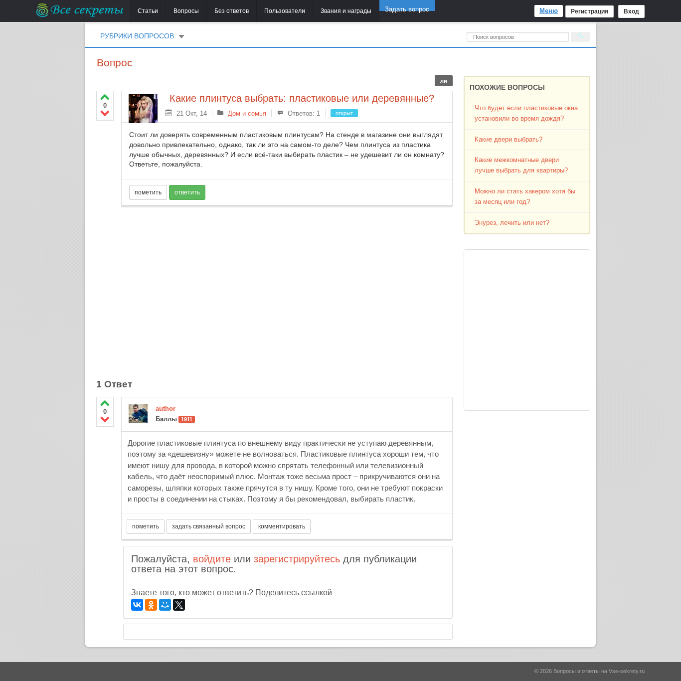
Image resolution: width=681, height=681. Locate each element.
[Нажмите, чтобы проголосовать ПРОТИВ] (105, 113)
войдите (212, 558)
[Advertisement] (287, 287)
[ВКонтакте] (137, 605)
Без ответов (231, 10)
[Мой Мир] (165, 605)
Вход (631, 11)
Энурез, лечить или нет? (512, 222)
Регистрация (589, 11)
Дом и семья (247, 113)
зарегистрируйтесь (297, 558)
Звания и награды (346, 10)
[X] (179, 605)
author (165, 408)
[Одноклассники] (151, 605)
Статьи (148, 10)
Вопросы (186, 10)
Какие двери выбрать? (508, 139)
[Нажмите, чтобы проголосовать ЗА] (105, 97)
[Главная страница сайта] (80, 10)
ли (443, 81)
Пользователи (284, 10)
